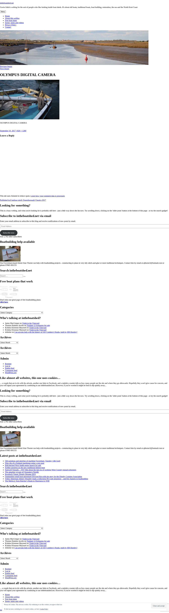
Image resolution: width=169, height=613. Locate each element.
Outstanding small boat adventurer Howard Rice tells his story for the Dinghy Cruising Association (43, 476)
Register (8, 364)
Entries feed (9, 368)
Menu (3, 12)
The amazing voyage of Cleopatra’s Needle (22, 472)
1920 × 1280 (21, 131)
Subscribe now (8, 233)
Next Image (4, 69)
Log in (7, 366)
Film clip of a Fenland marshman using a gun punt (24, 463)
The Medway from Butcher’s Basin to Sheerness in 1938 (27, 481)
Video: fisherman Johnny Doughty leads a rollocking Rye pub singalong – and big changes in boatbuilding (46, 479)
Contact (8, 27)
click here (4, 302)
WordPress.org (10, 373)
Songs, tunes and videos (14, 23)
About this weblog (12, 18)
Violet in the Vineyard (30, 323)
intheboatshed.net (7, 3)
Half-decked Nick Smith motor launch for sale (23, 465)
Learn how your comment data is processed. (48, 196)
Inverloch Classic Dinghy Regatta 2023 (20, 474)
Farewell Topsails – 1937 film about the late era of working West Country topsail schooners (40, 470)
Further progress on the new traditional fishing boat (25, 468)
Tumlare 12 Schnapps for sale (38, 325)
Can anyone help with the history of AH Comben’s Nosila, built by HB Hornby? (45, 332)
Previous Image (6, 66)
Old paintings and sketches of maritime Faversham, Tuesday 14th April (32, 461)
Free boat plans (11, 20)
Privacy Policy (10, 25)
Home (7, 16)
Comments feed (11, 370)
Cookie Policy (44, 609)
